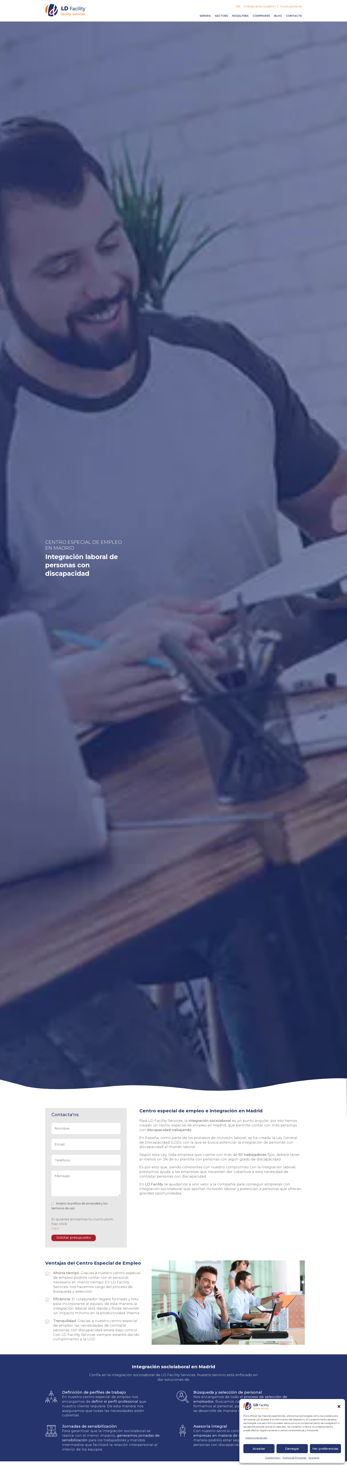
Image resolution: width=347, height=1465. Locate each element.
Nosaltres (240, 15)
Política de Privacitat (294, 1457)
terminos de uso (63, 1208)
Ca (238, 6)
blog (278, 15)
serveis (205, 15)
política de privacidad (85, 1203)
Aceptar (259, 1449)
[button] (339, 1406)
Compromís (261, 15)
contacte (294, 15)
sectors (221, 15)
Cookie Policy (273, 1457)
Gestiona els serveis (256, 1437)
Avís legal (313, 1457)
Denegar (292, 1449)
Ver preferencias (325, 1449)
